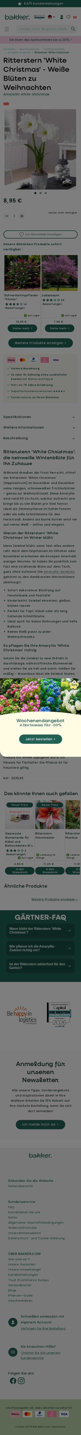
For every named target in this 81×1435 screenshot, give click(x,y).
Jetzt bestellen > (41, 739)
